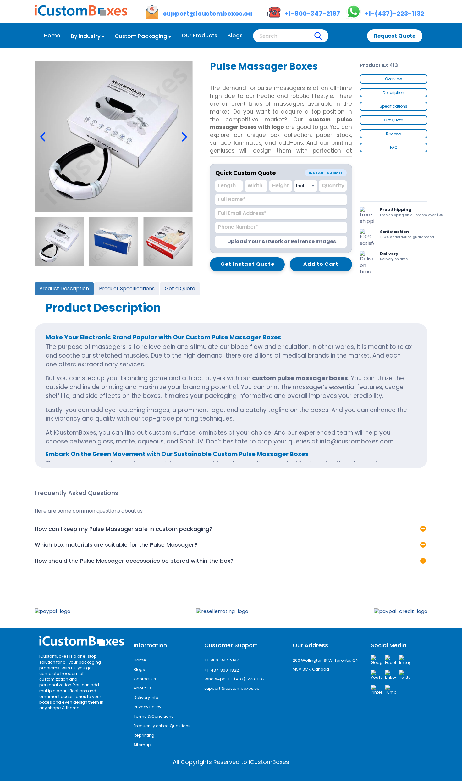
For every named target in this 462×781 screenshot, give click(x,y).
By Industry (86, 36)
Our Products (199, 35)
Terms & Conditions (153, 716)
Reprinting (144, 735)
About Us (143, 688)
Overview (393, 78)
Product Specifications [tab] (127, 288)
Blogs (235, 35)
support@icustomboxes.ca (232, 688)
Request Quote (394, 36)
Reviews (393, 134)
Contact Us (145, 679)
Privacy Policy (147, 707)
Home (52, 35)
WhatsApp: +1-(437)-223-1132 (234, 679)
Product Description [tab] (64, 288)
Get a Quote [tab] (180, 288)
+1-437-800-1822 (221, 670)
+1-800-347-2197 (221, 660)
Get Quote (393, 120)
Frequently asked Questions (162, 726)
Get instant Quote (247, 264)
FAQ (393, 147)
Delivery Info (146, 697)
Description (393, 92)
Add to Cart (320, 264)
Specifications (393, 106)
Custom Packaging (141, 36)
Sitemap (142, 745)
